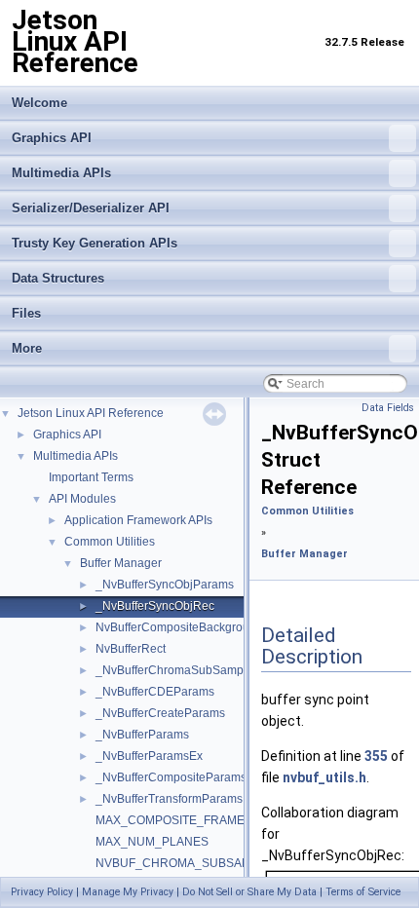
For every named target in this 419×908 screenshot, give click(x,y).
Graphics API (52, 138)
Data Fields (388, 407)
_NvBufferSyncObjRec (154, 606)
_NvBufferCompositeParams (171, 777)
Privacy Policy (42, 892)
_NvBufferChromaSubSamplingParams (199, 670)
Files (26, 313)
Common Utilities (109, 542)
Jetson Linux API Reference (91, 413)
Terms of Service (362, 892)
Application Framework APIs (138, 520)
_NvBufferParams (142, 734)
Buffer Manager (121, 563)
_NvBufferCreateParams (160, 713)
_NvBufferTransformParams (169, 799)
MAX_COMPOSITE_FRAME (170, 820)
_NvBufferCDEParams (154, 692)
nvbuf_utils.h (324, 777)
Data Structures (58, 278)
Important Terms (91, 477)
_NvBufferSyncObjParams (164, 584)
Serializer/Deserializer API (91, 208)
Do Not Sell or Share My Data (249, 892)
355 (376, 756)
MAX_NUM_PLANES (152, 842)
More (27, 348)
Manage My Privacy (127, 892)
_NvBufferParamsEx (149, 756)
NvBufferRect (130, 649)
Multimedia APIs (61, 173)
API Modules (82, 499)
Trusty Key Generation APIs (94, 243)
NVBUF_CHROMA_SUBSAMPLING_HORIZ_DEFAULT (241, 863)
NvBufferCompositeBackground (179, 627)
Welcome (39, 102)
